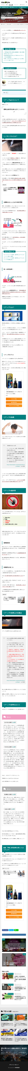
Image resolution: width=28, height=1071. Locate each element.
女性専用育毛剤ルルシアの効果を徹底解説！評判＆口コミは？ (20, 989)
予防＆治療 (11, 4)
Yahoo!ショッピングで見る (14, 405)
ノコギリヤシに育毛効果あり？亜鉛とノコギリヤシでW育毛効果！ (21, 1025)
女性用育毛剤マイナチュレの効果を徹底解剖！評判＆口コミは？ (20, 998)
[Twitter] (11, 930)
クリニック (16, 4)
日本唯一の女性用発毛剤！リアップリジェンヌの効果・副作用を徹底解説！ (20, 979)
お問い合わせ (22, 4)
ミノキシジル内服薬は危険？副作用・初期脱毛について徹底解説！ (10, 189)
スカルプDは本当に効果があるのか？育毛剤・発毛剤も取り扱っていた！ (21, 1040)
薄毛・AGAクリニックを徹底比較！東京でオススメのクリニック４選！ (10, 873)
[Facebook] (5, 930)
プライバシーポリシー (14, 1064)
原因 (6, 4)
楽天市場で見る (14, 402)
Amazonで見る (14, 398)
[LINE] (16, 930)
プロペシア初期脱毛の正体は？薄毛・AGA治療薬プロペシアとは (9, 599)
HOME (3, 24)
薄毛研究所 (17, 1067)
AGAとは (2, 4)
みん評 (13, 722)
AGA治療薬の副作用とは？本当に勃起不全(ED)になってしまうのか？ (7, 1025)
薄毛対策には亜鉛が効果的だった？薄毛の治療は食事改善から (7, 1039)
